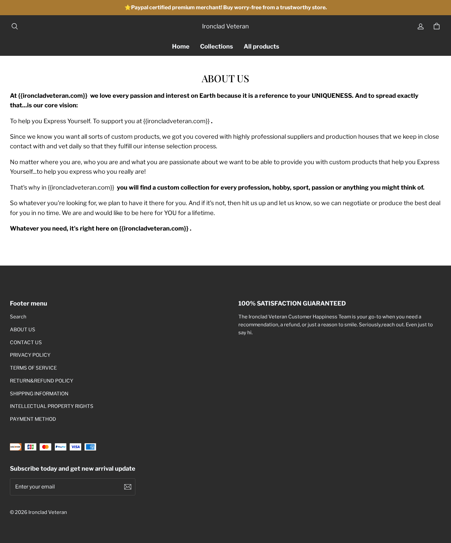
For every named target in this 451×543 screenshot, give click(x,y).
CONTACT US (26, 342)
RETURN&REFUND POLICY (41, 381)
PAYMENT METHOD (33, 419)
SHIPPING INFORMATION (39, 394)
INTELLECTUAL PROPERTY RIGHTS (51, 406)
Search (18, 317)
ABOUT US (22, 330)
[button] (14, 26)
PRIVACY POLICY (30, 355)
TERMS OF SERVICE (33, 368)
